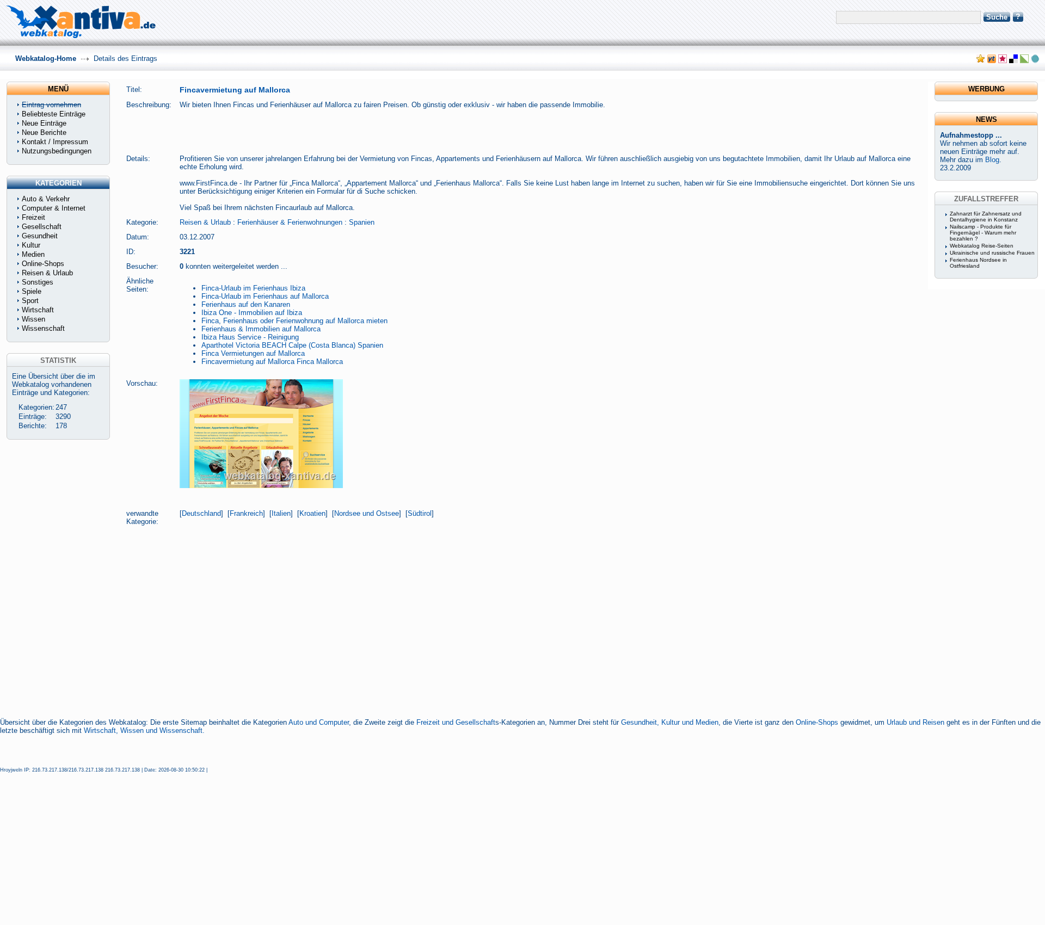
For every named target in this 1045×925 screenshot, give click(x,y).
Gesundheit (40, 236)
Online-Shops (817, 722)
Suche (996, 17)
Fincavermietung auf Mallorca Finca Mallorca (272, 361)
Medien (33, 254)
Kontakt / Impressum (55, 142)
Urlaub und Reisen (915, 722)
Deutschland (201, 513)
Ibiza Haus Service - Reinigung (250, 337)
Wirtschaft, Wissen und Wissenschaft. (144, 730)
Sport (30, 301)
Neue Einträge (44, 123)
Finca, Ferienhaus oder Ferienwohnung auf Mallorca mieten (294, 321)
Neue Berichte (44, 132)
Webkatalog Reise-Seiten (981, 246)
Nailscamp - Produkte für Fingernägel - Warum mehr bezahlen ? (983, 233)
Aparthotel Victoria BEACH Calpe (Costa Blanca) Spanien (292, 345)
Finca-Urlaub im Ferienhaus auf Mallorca (265, 296)
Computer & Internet (53, 208)
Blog (992, 160)
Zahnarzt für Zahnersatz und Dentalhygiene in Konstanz (986, 217)
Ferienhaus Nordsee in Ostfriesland (978, 263)
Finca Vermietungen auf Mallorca (253, 353)
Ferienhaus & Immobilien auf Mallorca (261, 329)
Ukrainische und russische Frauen (992, 253)
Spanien (361, 222)
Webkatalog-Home (45, 58)
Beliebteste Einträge (53, 114)
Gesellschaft (42, 227)
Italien (281, 513)
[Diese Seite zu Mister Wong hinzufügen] (991, 61)
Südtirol (420, 513)
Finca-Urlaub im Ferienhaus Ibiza (253, 288)
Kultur (31, 245)
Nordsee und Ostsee (366, 513)
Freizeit (33, 217)
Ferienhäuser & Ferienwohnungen (289, 222)
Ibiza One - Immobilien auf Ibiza (251, 313)
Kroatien (312, 513)
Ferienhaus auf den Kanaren (245, 304)
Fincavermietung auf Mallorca (235, 89)
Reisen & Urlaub (205, 222)
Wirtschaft (38, 310)
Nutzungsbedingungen (56, 151)
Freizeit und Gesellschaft (455, 722)
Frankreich (246, 513)
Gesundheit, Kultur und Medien (669, 722)
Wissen (33, 319)
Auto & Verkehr (46, 199)
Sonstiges (37, 282)
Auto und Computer (318, 722)
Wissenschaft (43, 328)
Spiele (31, 291)
